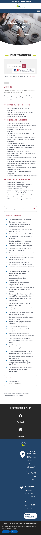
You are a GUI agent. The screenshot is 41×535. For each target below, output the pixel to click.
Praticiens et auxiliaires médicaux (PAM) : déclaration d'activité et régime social (21, 340)
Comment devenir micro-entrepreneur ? (21, 219)
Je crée (32, 76)
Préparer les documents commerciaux (19, 197)
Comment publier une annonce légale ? (21, 246)
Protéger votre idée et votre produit (18, 151)
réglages (14, 528)
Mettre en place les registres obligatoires (20, 199)
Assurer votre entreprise (15, 189)
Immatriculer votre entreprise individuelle (20, 185)
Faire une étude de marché (15, 114)
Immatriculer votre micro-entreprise (18, 187)
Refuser (14, 532)
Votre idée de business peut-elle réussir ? (20, 112)
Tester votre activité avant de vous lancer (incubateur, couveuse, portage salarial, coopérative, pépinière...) (21, 125)
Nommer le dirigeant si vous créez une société (21, 161)
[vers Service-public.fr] (23, 70)
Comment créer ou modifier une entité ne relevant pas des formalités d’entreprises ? (20, 369)
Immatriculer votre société (15, 183)
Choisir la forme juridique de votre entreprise (21, 137)
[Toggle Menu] (38, 11)
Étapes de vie (24, 76)
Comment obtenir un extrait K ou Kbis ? (21, 234)
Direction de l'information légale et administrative (17, 393)
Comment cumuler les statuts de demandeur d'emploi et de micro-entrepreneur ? (19, 273)
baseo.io (21, 395)
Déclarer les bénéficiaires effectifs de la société (22, 176)
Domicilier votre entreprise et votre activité (20, 145)
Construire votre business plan (16, 116)
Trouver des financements (15, 143)
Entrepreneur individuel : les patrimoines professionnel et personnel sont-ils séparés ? (21, 289)
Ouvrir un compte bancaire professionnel (20, 191)
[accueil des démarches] (20, 62)
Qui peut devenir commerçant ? (19, 326)
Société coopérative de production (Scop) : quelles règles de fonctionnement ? (19, 347)
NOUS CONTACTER (29, 516)
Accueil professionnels (12, 76)
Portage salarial (13, 381)
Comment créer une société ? (18, 222)
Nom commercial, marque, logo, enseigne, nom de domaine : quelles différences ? (20, 363)
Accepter (6, 532)
